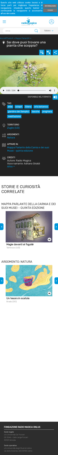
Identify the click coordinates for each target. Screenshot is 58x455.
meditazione (14, 116)
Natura (11, 137)
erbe (10, 106)
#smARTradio (6, 38)
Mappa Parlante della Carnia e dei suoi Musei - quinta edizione (28, 149)
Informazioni (50, 6)
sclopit (18, 106)
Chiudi (50, 10)
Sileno (28, 106)
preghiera (47, 111)
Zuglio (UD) (13, 127)
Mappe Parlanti (22, 38)
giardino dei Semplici (18, 111)
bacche (35, 111)
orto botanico (41, 106)
